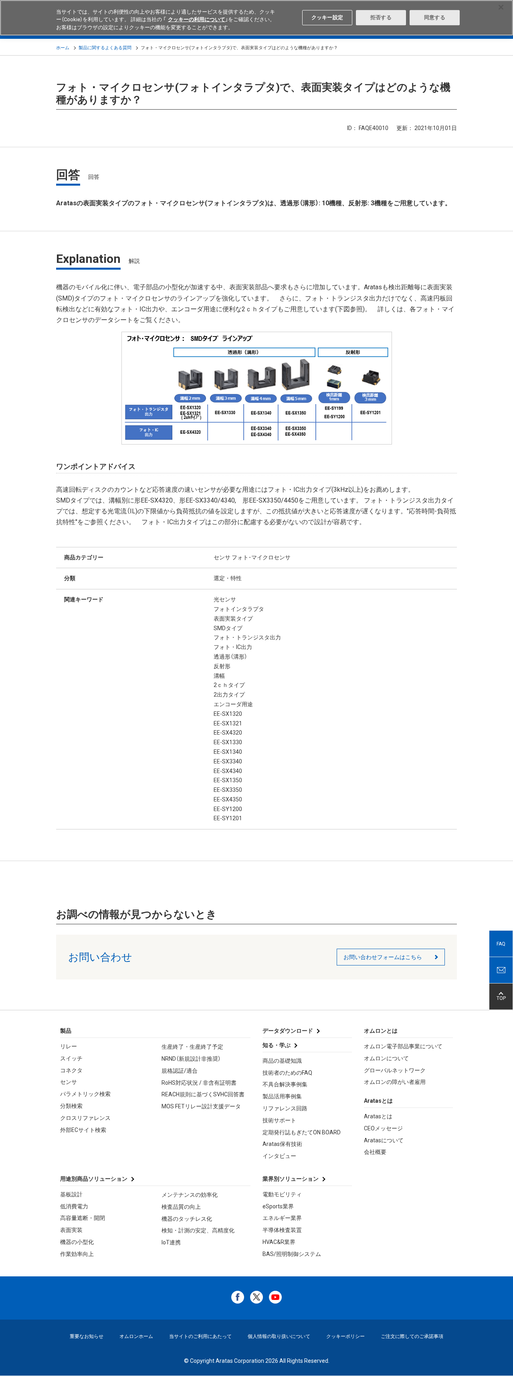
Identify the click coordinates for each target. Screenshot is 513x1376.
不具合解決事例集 (285, 1084)
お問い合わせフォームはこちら (382, 957)
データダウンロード (288, 1030)
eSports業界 (278, 1206)
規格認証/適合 (180, 1071)
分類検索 (71, 1106)
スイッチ (71, 1058)
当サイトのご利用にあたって (200, 1336)
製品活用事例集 (282, 1096)
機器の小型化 (77, 1242)
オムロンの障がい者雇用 (395, 1082)
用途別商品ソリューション (93, 1179)
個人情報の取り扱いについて (279, 1336)
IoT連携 (171, 1242)
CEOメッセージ (383, 1128)
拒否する (381, 17)
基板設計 (71, 1194)
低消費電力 (74, 1206)
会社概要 (375, 1152)
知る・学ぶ (277, 1045)
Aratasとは (378, 1116)
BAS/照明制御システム (292, 1254)
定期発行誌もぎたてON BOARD (302, 1132)
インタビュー (279, 1156)
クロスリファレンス (85, 1118)
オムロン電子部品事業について (403, 1046)
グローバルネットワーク (395, 1070)
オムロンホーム (136, 1336)
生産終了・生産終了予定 (192, 1047)
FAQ (501, 944)
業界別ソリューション (291, 1179)
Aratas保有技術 (282, 1144)
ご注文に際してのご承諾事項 (412, 1336)
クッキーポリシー (345, 1336)
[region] (256, 18)
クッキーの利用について (196, 20)
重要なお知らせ (86, 1336)
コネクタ (71, 1070)
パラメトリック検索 (85, 1094)
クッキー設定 (327, 17)
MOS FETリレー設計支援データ (201, 1106)
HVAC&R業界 (279, 1242)
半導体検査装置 (282, 1230)
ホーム (62, 47)
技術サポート (279, 1120)
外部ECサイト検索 (83, 1130)
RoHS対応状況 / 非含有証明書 (199, 1083)
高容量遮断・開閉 (82, 1218)
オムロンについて (386, 1058)
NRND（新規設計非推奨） (191, 1059)
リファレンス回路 (285, 1108)
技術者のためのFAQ (287, 1073)
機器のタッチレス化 (187, 1219)
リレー (68, 1046)
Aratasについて (384, 1140)
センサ (68, 1082)
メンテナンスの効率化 (190, 1195)
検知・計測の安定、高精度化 (198, 1230)
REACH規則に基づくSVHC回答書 (203, 1094)
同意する (434, 17)
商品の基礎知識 (282, 1061)
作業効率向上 (77, 1254)
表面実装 (71, 1230)
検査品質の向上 (181, 1207)
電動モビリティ (282, 1194)
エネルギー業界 (282, 1218)
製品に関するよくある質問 (105, 47)
